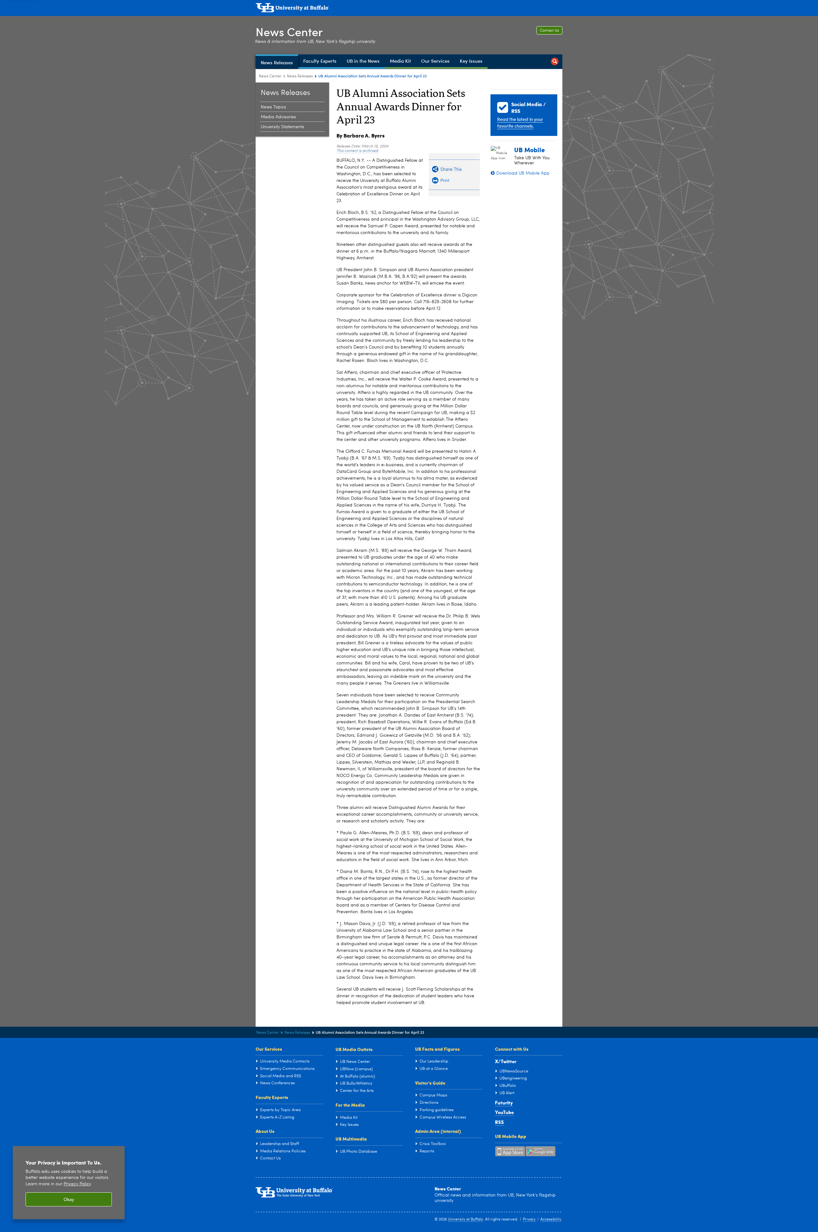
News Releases (300, 76)
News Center (289, 31)
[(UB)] (409, 9)
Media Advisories (278, 117)
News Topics (273, 107)
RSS (499, 1122)
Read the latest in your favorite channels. (520, 122)
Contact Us (549, 31)
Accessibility (550, 1219)
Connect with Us (512, 1049)
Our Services (269, 1049)
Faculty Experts (272, 1097)
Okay (69, 1199)
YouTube (504, 1112)
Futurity (504, 1102)
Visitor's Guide (430, 1082)
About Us (265, 1131)
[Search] (554, 61)
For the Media (350, 1105)
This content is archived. (357, 151)
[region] (69, 1182)
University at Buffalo (465, 1219)
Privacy (529, 1219)
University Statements (282, 127)
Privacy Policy (77, 1184)
